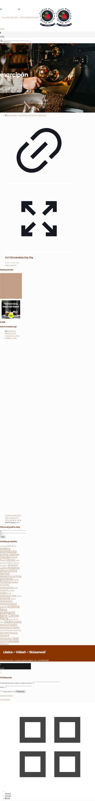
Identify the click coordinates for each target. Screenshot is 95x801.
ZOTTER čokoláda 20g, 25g (19, 257)
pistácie (13, 598)
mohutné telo (8, 595)
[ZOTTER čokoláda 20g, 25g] (39, 115)
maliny (3, 592)
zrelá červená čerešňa (6, 630)
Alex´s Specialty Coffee (13, 274)
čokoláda (12, 641)
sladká (8, 621)
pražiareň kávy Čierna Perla (9, 615)
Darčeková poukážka (12, 295)
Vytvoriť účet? (5, 699)
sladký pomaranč (8, 626)
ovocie (19, 596)
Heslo (2, 687)
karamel (4, 590)
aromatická (8, 551)
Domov (7, 83)
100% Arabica (10, 276)
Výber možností (10, 265)
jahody (15, 588)
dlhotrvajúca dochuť (8, 572)
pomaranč (6, 600)
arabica (5, 548)
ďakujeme (4, 644)
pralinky (3, 607)
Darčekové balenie (11, 281)
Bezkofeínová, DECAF (13, 283)
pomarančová (8, 603)
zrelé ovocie (17, 630)
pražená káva (10, 607)
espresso (6, 579)
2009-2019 (11, 546)
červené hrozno (9, 632)
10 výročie (3, 546)
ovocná (5, 598)
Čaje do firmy (9, 297)
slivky (16, 627)
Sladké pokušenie (11, 293)
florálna (5, 582)
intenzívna (6, 587)
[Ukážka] (39, 252)
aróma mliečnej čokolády (9, 556)
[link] (30, 42)
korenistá (11, 590)
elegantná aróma (10, 576)
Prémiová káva (10, 279)
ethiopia (16, 579)
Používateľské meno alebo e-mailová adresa (16, 683)
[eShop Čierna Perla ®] (36, 13)
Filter (3, 537)
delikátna (13, 567)
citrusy (10, 559)
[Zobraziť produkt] (39, 183)
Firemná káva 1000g (12, 290)
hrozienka (4, 585)
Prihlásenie (20, 691)
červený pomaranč (6, 637)
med (9, 593)
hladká (14, 582)
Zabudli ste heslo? (6, 695)
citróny (18, 560)
